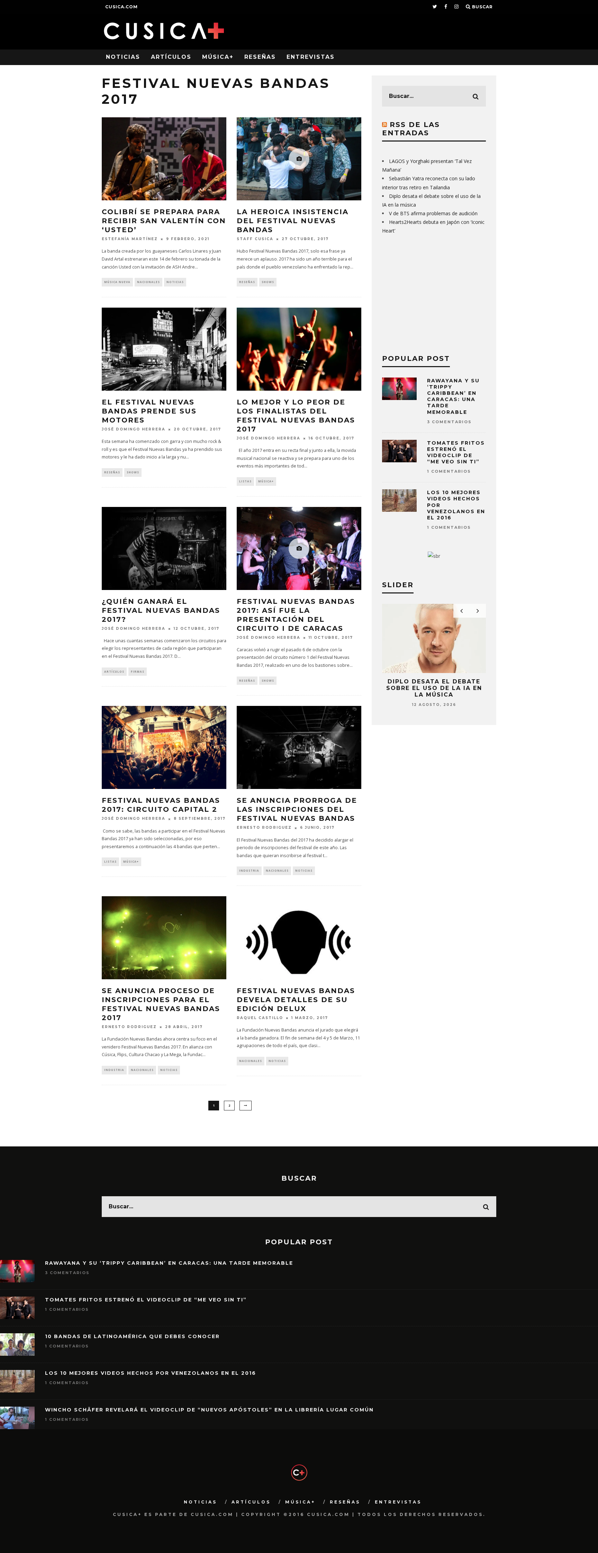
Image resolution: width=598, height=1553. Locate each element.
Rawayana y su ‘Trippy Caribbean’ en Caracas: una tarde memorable (453, 396)
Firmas (137, 671)
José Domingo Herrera (133, 429)
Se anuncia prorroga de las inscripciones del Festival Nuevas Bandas (297, 809)
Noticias (123, 57)
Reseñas (260, 57)
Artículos (171, 57)
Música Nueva (117, 282)
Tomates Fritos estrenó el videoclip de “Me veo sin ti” (456, 452)
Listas (245, 481)
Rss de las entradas (411, 128)
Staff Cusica (255, 239)
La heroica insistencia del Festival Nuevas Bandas (292, 221)
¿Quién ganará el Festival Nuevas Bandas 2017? (161, 610)
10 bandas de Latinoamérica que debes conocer (132, 1336)
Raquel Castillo (260, 1018)
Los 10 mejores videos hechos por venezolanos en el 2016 (150, 1373)
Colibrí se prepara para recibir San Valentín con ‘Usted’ (164, 221)
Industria (249, 870)
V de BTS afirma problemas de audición (433, 213)
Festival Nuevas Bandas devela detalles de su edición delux (296, 1000)
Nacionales (148, 282)
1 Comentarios (449, 471)
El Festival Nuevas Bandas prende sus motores (149, 411)
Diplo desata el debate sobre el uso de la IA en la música (434, 688)
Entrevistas (311, 57)
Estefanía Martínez (130, 239)
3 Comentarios (449, 421)
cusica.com (121, 6)
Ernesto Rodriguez (264, 828)
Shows (268, 282)
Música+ (218, 57)
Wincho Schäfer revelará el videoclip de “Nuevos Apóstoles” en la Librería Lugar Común (209, 1410)
